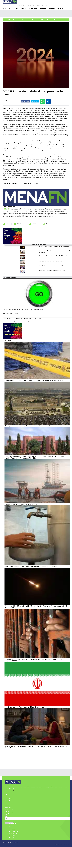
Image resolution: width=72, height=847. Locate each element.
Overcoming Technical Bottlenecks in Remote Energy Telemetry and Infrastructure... (22, 318)
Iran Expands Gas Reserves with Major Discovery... (24, 707)
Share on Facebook (25, 101)
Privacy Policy (8, 801)
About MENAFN (9, 807)
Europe (15, 20)
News (10, 8)
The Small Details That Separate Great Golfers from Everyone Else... (18, 321)
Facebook (14, 827)
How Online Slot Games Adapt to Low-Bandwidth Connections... (17, 316)
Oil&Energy (59, 20)
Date (5, 100)
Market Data (33, 8)
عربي (38, 5)
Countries (51, 8)
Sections (60, 8)
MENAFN (6, 108)
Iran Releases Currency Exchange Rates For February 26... (53, 256)
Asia (27, 20)
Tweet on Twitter (34, 101)
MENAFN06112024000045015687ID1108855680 (20, 183)
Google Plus (14, 831)
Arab (22, 20)
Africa (33, 20)
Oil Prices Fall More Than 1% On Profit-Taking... (50, 261)
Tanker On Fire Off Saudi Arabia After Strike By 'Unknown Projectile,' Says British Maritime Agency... (36, 606)
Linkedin (13, 835)
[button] (42, 5)
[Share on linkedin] (48, 101)
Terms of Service (9, 798)
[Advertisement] (28, 13)
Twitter (13, 829)
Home (4, 8)
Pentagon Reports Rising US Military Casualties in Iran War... (28, 426)
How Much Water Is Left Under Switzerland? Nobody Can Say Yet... (31, 567)
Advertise (7, 805)
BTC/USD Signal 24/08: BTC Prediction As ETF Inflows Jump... (54, 246)
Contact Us (8, 803)
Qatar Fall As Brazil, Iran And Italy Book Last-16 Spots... (52, 266)
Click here (15, 791)
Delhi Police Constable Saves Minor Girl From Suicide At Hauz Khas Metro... (34, 381)
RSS (12, 837)
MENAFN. (13, 842)
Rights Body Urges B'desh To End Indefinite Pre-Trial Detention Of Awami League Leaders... (34, 660)
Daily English (9, 813)
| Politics (41, 20)
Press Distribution (21, 8)
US (7, 20)
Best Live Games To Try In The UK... (10, 313)
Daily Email (14, 833)
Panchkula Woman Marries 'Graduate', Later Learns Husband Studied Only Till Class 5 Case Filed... (35, 747)
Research (43, 8)
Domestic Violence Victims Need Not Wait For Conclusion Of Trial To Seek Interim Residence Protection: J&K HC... (34, 457)
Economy (49, 20)
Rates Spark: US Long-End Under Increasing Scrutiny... (52, 270)
